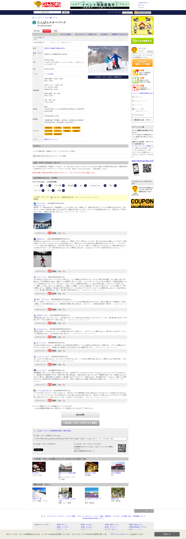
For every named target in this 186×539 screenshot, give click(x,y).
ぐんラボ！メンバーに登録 (141, 146)
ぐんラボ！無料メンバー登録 (142, 62)
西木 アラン (41, 299)
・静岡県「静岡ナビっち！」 (112, 524)
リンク (96, 516)
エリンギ (40, 370)
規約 (101, 516)
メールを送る (49, 74)
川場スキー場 (36, 499)
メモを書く (104, 34)
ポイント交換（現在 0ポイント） (141, 110)
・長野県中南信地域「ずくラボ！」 (138, 527)
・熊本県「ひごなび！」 (87, 524)
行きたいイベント (141, 101)
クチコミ (47, 31)
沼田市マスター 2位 (39, 205)
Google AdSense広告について (93, 518)
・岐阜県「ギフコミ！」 (111, 527)
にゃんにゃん (41, 356)
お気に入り (92, 34)
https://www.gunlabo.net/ (142, 161)
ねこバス (40, 343)
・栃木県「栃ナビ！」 (62, 524)
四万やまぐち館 (90, 473)
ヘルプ (142, 5)
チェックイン (79, 34)
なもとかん (40, 329)
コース (38, 185)
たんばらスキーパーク (98, 185)
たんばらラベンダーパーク (93, 500)
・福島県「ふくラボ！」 (63, 527)
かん (54, 197)
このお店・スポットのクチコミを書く (80, 423)
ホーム (142, 7)
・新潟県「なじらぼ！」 (87, 527)
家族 (61, 190)
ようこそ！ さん (114, 12)
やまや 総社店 (116, 473)
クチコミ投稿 (70, 516)
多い (51, 190)
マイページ (138, 105)
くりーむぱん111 (42, 390)
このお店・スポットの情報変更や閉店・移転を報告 (53, 431)
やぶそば (35, 473)
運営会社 (108, 516)
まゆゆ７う (40, 315)
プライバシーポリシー (84, 516)
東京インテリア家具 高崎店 (67, 474)
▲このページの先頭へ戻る (144, 511)
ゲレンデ (38, 190)
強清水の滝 (115, 499)
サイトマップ (51, 516)
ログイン (127, 12)
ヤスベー (40, 277)
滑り (113, 185)
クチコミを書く (65, 34)
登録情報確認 (139, 115)
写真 (55, 31)
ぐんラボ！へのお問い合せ (122, 516)
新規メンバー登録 (142, 12)
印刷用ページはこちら (119, 34)
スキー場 (59, 185)
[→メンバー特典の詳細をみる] (142, 93)
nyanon (39, 239)
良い (83, 185)
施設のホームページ (51, 139)
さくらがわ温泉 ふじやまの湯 (67, 500)
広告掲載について (139, 516)
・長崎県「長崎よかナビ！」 (136, 524)
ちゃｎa (39, 203)
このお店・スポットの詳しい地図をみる (108, 77)
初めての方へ (144, 2)
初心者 (72, 185)
